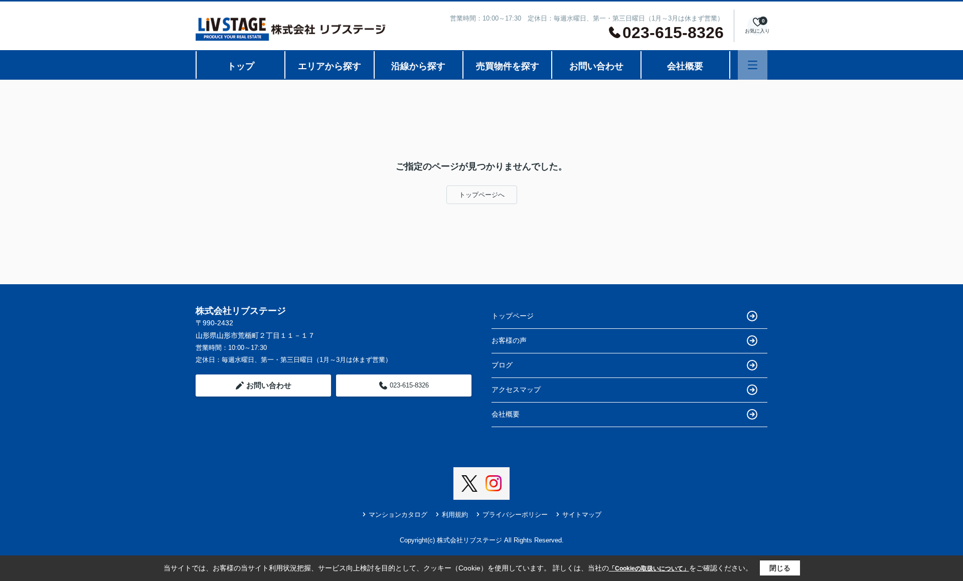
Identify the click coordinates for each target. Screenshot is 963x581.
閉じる (779, 568)
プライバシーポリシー (515, 514)
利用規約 (455, 514)
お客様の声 (509, 340)
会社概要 (685, 66)
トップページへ (482, 195)
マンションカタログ (398, 514)
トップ (240, 66)
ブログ (502, 365)
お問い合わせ (596, 66)
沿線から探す (418, 66)
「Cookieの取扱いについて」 (649, 568)
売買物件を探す (507, 66)
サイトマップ (581, 514)
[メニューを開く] (752, 65)
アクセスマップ (516, 389)
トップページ (513, 316)
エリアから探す (329, 66)
